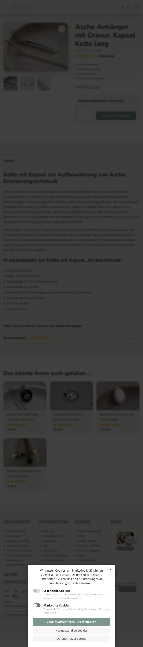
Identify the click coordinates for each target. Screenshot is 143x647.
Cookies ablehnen (110, 570)
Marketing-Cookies (57, 605)
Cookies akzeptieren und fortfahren (71, 622)
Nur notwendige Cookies (71, 631)
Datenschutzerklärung (71, 639)
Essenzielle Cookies (57, 591)
